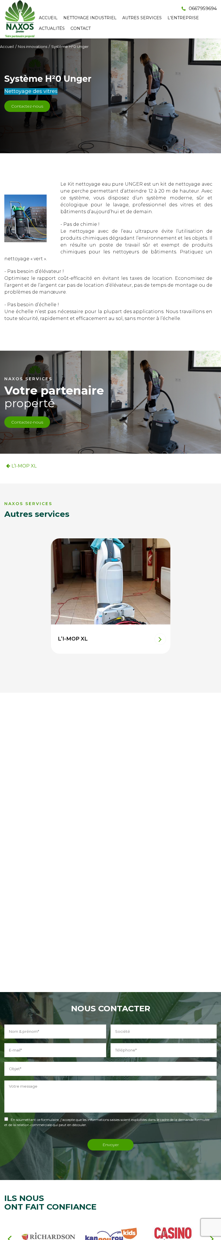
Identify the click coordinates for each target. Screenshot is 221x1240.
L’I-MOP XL (24, 466)
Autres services (142, 17)
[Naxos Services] (20, 19)
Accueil (48, 17)
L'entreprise (183, 17)
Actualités (52, 28)
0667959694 (202, 8)
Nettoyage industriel (90, 17)
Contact (81, 28)
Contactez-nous (27, 106)
